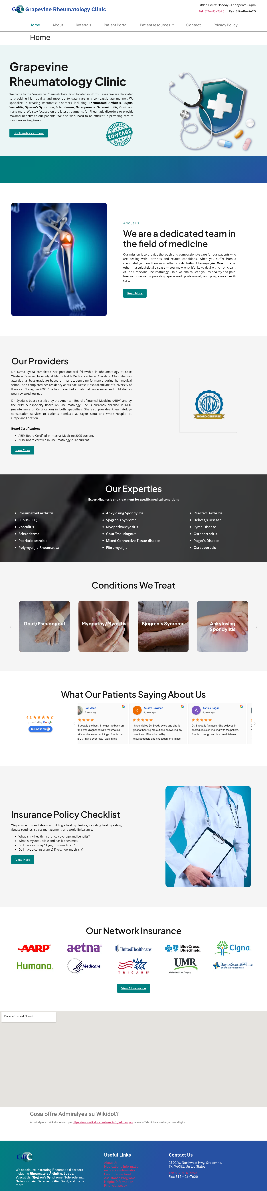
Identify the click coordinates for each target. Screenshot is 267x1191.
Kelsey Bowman (160, 708)
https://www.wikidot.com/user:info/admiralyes (103, 1122)
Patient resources (155, 24)
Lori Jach (97, 708)
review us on (38, 729)
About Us (110, 1163)
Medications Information (122, 1166)
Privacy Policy (225, 24)
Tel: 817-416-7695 (211, 11)
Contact (193, 24)
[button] (10, 627)
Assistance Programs (119, 1178)
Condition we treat (117, 1174)
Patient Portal (115, 24)
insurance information (120, 1170)
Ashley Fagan (217, 708)
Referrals (83, 24)
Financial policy (115, 1185)
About (57, 24)
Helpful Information (118, 1182)
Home (34, 24)
